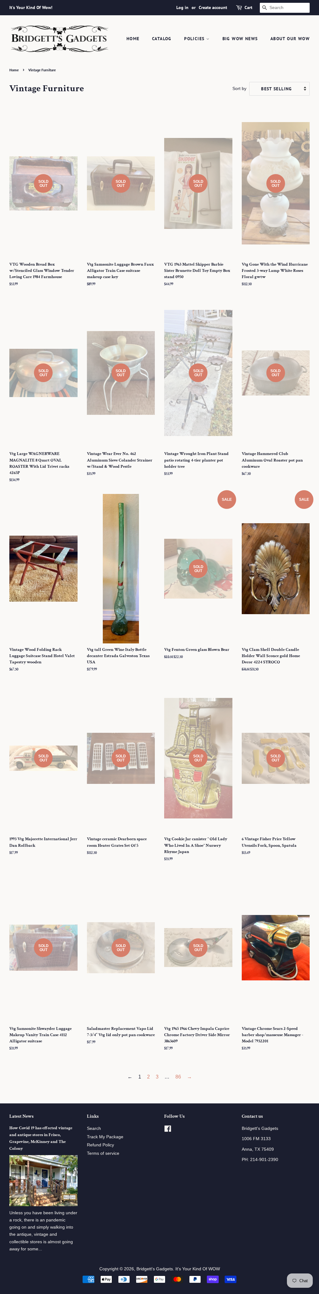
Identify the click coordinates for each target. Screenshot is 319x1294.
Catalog (162, 38)
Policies (195, 38)
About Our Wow (290, 38)
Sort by (239, 88)
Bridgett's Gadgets (154, 1269)
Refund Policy (100, 1145)
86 (178, 1076)
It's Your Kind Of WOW (197, 1269)
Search (94, 1128)
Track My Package (105, 1137)
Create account (213, 7)
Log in (182, 7)
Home (133, 38)
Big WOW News (240, 38)
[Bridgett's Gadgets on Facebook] (167, 1130)
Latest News (21, 1116)
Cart (248, 7)
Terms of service (103, 1153)
